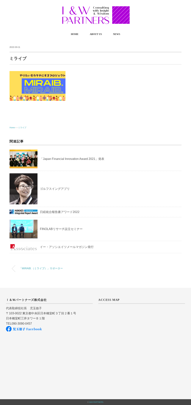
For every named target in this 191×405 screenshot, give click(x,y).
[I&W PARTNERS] (95, 8)
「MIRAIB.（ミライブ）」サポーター (41, 268)
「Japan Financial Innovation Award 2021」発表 (72, 158)
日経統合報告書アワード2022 (59, 212)
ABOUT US (96, 34)
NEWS (116, 34)
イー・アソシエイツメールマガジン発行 (67, 246)
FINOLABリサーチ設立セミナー (61, 229)
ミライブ (22, 127)
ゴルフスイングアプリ (55, 188)
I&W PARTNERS (96, 402)
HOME (75, 34)
